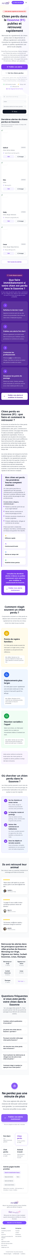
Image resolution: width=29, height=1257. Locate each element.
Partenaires (18, 1234)
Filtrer (15, 111)
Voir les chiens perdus (16, 73)
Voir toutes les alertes (15, 262)
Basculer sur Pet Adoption (14, 1222)
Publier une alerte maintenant (15, 1118)
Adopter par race (5, 1247)
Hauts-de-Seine (9, 1177)
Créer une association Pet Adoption (7, 1237)
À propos (17, 1230)
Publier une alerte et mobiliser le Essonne (15, 396)
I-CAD (10, 358)
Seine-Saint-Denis (9, 1185)
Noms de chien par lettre (6, 1243)
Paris (18, 1177)
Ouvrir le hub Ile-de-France (12, 1172)
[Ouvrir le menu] (26, 2)
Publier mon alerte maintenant (15, 589)
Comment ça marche (6, 1230)
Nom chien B (4, 1245)
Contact (17, 1232)
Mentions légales (7, 1253)
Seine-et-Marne (9, 1181)
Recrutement (18, 1236)
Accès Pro (3, 1234)
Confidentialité (16, 1253)
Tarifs (2, 1232)
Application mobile (5, 1241)
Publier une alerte (15, 67)
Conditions (23, 1253)
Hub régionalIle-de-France (15, 89)
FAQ (2, 1239)
